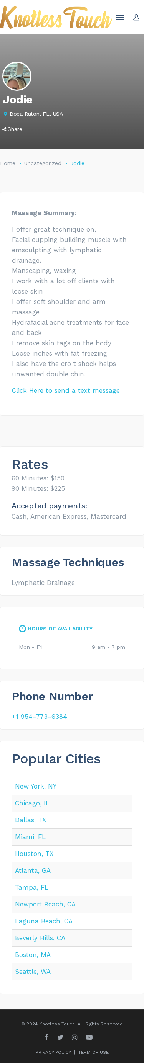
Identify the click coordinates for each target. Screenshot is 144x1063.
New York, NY (35, 786)
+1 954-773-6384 (39, 716)
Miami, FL (30, 837)
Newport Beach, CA (45, 904)
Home (7, 163)
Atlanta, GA (33, 870)
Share (15, 129)
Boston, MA (33, 954)
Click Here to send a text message (66, 390)
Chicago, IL (32, 803)
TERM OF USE (93, 1052)
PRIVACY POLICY (53, 1052)
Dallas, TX (30, 820)
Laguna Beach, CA (44, 921)
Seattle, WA (33, 971)
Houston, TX (34, 853)
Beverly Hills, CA (40, 938)
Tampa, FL (31, 887)
